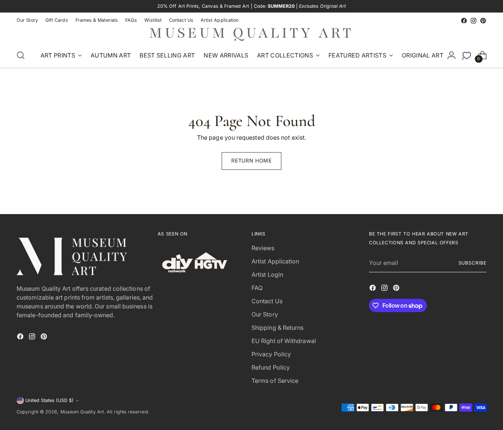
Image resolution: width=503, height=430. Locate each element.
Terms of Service (275, 380)
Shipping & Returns (277, 327)
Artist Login (267, 274)
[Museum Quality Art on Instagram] (473, 20)
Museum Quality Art (82, 412)
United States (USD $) (49, 400)
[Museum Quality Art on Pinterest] (483, 20)
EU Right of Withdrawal (284, 341)
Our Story (265, 314)
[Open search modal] (20, 55)
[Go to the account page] (451, 55)
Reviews (263, 248)
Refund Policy (271, 367)
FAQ (257, 287)
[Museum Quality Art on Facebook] (464, 20)
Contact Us (267, 301)
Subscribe (472, 263)
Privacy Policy (271, 354)
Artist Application (275, 261)
